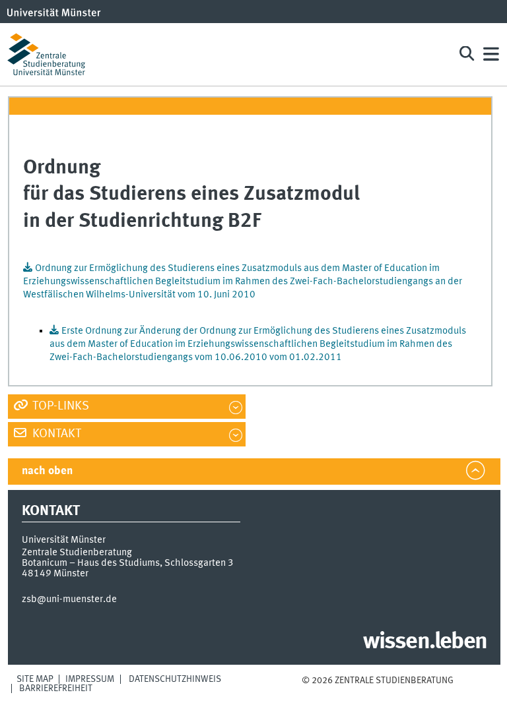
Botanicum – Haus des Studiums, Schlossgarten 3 (128, 563)
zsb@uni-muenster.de (69, 599)
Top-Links (59, 406)
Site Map (35, 679)
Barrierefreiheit (55, 688)
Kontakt (55, 434)
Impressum (89, 679)
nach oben (47, 471)
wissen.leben (425, 642)
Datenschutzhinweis (175, 679)
